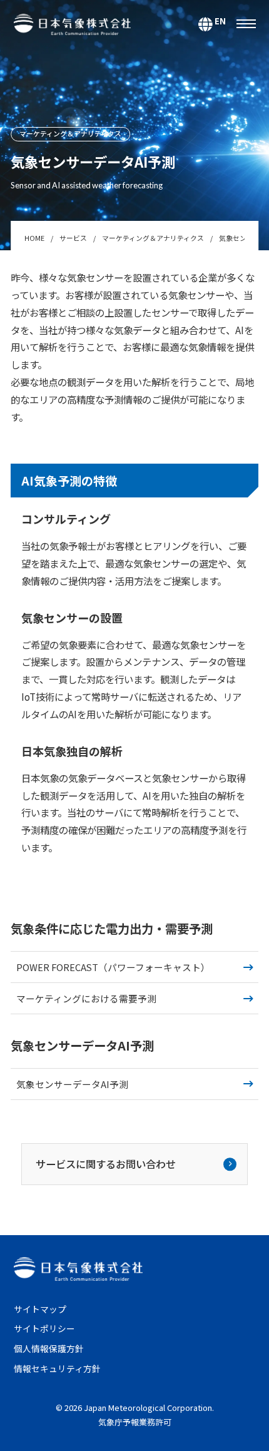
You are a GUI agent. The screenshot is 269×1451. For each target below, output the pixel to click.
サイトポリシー (44, 1328)
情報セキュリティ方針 (57, 1368)
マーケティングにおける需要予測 (86, 998)
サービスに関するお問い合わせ (106, 1163)
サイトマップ (40, 1309)
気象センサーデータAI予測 (72, 1084)
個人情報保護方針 (49, 1348)
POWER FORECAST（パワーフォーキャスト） (113, 967)
